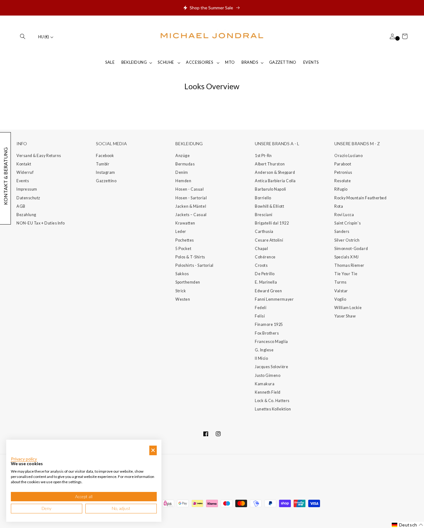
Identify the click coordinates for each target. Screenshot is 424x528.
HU (43, 37)
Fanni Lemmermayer (274, 299)
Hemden (183, 180)
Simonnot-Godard (351, 248)
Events (22, 180)
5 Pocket (183, 248)
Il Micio (261, 358)
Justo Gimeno (267, 375)
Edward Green (268, 291)
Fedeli (260, 307)
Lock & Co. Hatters (272, 400)
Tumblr (102, 164)
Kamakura (264, 384)
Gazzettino (106, 180)
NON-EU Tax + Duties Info (40, 223)
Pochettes (184, 240)
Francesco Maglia (271, 341)
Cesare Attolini (269, 240)
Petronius (343, 172)
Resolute (342, 180)
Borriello (263, 198)
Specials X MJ (346, 257)
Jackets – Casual (191, 214)
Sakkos (182, 273)
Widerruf (25, 172)
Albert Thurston (270, 164)
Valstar (341, 291)
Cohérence (265, 257)
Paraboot (342, 164)
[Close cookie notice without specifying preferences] (153, 450)
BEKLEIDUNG (134, 62)
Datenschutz (28, 198)
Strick (180, 291)
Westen (182, 299)
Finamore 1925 (269, 324)
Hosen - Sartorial (191, 198)
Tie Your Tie (345, 273)
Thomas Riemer (349, 265)
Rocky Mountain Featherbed (360, 198)
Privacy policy (24, 459)
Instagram (105, 172)
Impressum (26, 189)
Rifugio (341, 189)
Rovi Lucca (344, 214)
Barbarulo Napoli (270, 189)
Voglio (340, 299)
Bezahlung (26, 214)
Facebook (105, 155)
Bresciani (264, 214)
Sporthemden (187, 282)
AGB (20, 206)
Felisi (260, 316)
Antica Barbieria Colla (275, 180)
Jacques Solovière (271, 366)
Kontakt (23, 164)
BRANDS (249, 62)
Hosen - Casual (189, 189)
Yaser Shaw (345, 316)
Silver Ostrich (347, 240)
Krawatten (185, 223)
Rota (338, 206)
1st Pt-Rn (263, 155)
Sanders (342, 231)
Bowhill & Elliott (269, 206)
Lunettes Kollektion (273, 409)
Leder (180, 231)
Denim (181, 172)
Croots (261, 265)
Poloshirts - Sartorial (194, 265)
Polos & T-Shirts (190, 257)
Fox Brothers (267, 333)
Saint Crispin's (347, 223)
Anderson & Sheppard (275, 172)
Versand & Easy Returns (38, 155)
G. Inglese (264, 350)
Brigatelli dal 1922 (272, 223)
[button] (22, 36)
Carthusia (264, 231)
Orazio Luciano (348, 155)
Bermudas (185, 164)
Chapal (261, 248)
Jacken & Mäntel (190, 206)
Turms (340, 282)
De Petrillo (265, 273)
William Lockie (348, 307)
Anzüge (182, 155)
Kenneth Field (268, 392)
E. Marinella (266, 282)
